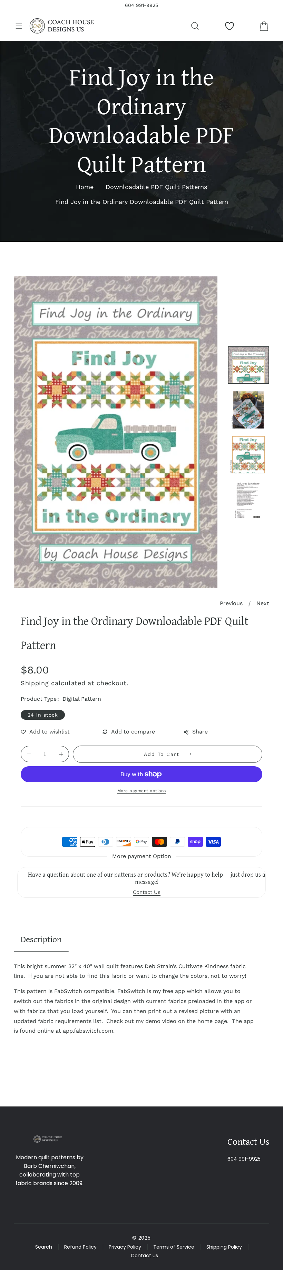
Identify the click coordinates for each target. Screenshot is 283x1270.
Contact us (144, 1255)
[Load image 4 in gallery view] (248, 499)
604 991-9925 (244, 1158)
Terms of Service (173, 1246)
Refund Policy (80, 1246)
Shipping (35, 683)
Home (85, 186)
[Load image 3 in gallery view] (248, 454)
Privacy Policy (125, 1246)
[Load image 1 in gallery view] (248, 365)
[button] (19, 26)
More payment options (141, 790)
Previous (231, 603)
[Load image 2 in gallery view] (248, 410)
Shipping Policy (224, 1246)
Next (262, 603)
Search (43, 1246)
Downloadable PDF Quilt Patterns (156, 186)
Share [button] (200, 731)
